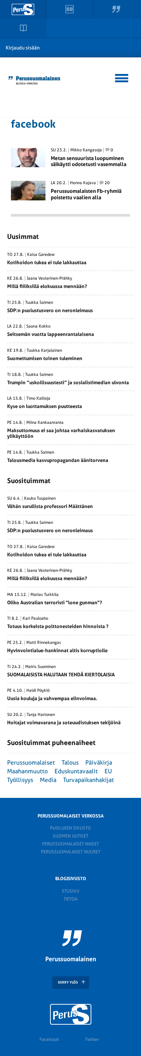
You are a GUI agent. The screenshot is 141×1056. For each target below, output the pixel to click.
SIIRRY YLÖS (68, 982)
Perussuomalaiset (31, 762)
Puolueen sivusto (70, 828)
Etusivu (70, 891)
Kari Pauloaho (35, 618)
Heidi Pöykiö (38, 690)
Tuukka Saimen (39, 302)
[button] (122, 77)
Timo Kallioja (38, 398)
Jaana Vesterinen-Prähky (49, 278)
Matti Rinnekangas (43, 642)
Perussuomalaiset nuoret (70, 851)
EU (108, 771)
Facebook (49, 1039)
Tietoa (70, 899)
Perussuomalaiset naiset (70, 844)
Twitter (92, 1039)
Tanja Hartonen (41, 715)
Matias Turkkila (44, 595)
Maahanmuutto (27, 771)
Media (48, 780)
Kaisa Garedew (41, 254)
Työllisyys (20, 780)
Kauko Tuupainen (40, 498)
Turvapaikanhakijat (88, 780)
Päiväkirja (98, 762)
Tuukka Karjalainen (44, 350)
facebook (33, 124)
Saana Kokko (38, 326)
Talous (70, 762)
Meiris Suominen (40, 667)
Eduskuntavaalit (76, 771)
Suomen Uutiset (70, 836)
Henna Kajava (83, 183)
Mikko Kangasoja (86, 150)
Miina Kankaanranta (45, 422)
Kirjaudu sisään (23, 48)
